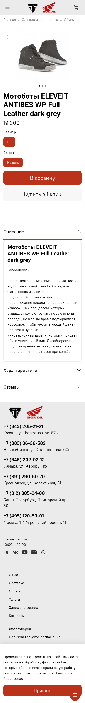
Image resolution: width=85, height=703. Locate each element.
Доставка (16, 583)
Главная (9, 19)
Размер (9, 132)
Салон (8, 153)
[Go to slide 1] (39, 86)
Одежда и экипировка (40, 19)
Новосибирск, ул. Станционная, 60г (36, 449)
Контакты (16, 615)
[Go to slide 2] (42, 86)
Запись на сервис (23, 607)
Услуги (14, 599)
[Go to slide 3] (45, 86)
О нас (13, 574)
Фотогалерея (20, 628)
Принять (42, 690)
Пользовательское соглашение (35, 637)
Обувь (69, 19)
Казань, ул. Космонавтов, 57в (30, 432)
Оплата (15, 591)
